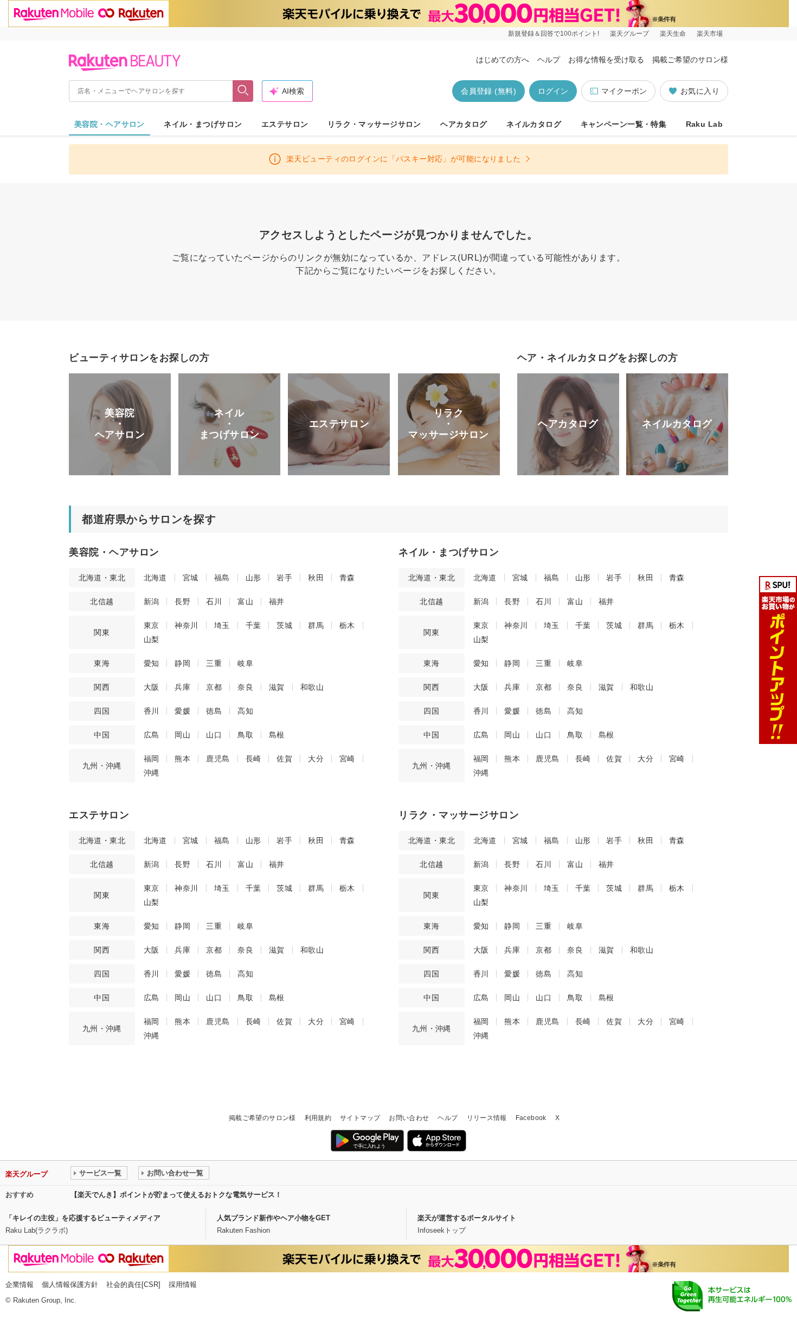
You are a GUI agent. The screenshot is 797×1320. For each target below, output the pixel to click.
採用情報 (183, 1284)
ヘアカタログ (463, 124)
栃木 (347, 625)
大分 (316, 758)
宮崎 (347, 758)
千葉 (253, 625)
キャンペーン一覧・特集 (624, 124)
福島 (222, 577)
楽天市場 (710, 33)
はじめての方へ (502, 59)
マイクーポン (624, 91)
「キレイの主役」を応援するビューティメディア (82, 1218)
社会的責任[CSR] (133, 1284)
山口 (214, 734)
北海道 (155, 577)
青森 (347, 577)
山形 (253, 577)
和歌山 (312, 687)
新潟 (151, 601)
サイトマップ (360, 1118)
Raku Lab (704, 124)
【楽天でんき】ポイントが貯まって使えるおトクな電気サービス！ (176, 1194)
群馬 (316, 625)
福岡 (151, 758)
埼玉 (222, 625)
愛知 (151, 663)
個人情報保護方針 (70, 1284)
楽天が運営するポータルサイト (466, 1218)
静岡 (182, 663)
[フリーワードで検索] (243, 91)
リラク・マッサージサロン (374, 124)
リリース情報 (487, 1118)
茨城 (284, 625)
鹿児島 (217, 758)
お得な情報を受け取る (606, 59)
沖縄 (151, 772)
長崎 (253, 758)
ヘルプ (548, 59)
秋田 (316, 577)
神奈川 (186, 625)
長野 (182, 601)
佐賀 (284, 758)
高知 (245, 711)
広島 (151, 734)
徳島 (214, 711)
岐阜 (245, 663)
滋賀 (277, 687)
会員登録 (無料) (488, 91)
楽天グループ (629, 33)
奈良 (245, 687)
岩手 (284, 577)
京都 (214, 687)
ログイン (553, 91)
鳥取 (245, 734)
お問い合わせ (409, 1118)
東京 (151, 625)
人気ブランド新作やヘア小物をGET (273, 1218)
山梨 (151, 639)
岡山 (182, 734)
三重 (214, 663)
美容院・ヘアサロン (109, 124)
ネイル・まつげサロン (203, 124)
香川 (151, 711)
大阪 (151, 687)
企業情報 (19, 1284)
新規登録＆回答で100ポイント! (553, 33)
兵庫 (182, 687)
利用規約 (318, 1118)
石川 (214, 601)
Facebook (531, 1118)
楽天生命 (673, 33)
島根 (277, 734)
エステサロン (284, 124)
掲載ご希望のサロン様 (690, 59)
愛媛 (182, 711)
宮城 (190, 577)
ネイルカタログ (533, 124)
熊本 (182, 758)
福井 (277, 601)
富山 (245, 601)
